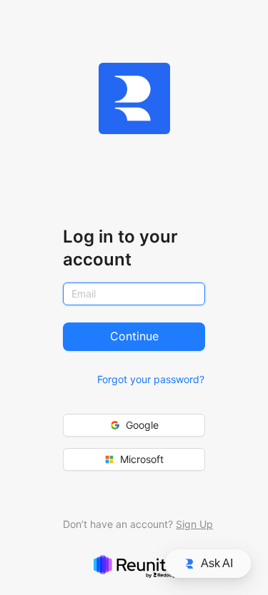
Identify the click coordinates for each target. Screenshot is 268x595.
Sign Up (194, 524)
